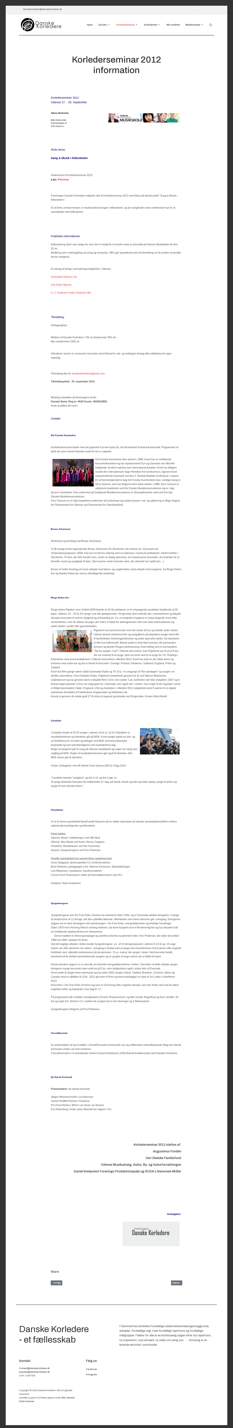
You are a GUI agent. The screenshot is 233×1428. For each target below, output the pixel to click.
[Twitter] (203, 9)
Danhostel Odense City (64, 276)
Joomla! (23, 1398)
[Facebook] (195, 9)
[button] (104, 24)
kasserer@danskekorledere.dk (34, 1372)
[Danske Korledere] (41, 24)
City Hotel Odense (61, 284)
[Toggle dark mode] (211, 25)
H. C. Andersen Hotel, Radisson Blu (71, 292)
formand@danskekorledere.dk (34, 1368)
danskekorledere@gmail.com (88, 373)
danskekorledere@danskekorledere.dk (42, 9)
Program (63, 179)
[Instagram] (210, 9)
